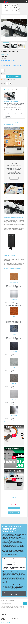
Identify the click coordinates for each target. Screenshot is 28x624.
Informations (14, 618)
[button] (14, 508)
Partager (7, 83)
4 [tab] (16, 195)
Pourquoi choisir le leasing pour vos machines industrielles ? (13, 563)
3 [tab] (14, 195)
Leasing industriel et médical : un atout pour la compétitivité (14, 567)
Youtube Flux (14, 504)
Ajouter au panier (13, 76)
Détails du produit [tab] (16, 89)
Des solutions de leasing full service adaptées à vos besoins (13, 559)
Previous (5, 189)
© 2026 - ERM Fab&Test (6, 622)
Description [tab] (7, 89)
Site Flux (14, 497)
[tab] (14, 559)
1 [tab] (12, 195)
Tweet (10, 83)
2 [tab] (13, 195)
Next (22, 189)
